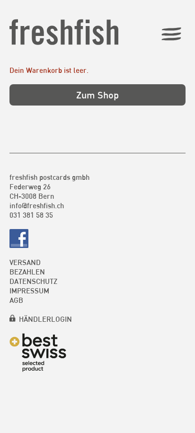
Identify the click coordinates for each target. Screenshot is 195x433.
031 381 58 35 (31, 215)
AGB (16, 300)
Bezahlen (27, 271)
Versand (25, 262)
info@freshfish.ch (36, 205)
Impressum (29, 290)
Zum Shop (97, 94)
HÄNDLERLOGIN (45, 319)
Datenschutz (33, 281)
